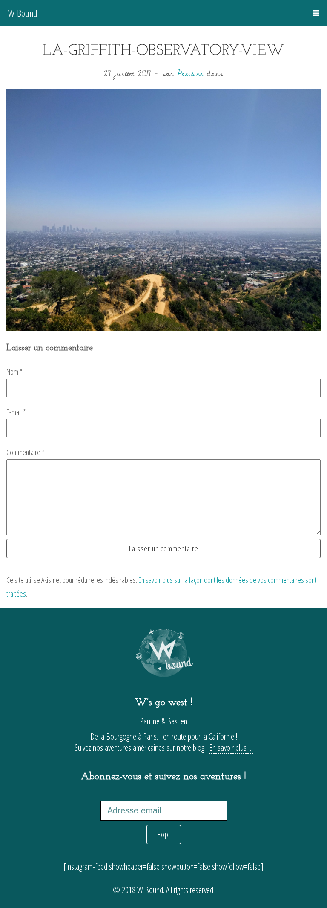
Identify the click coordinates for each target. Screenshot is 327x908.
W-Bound (22, 12)
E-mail (16, 412)
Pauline (190, 73)
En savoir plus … (231, 747)
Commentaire (25, 452)
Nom (14, 371)
